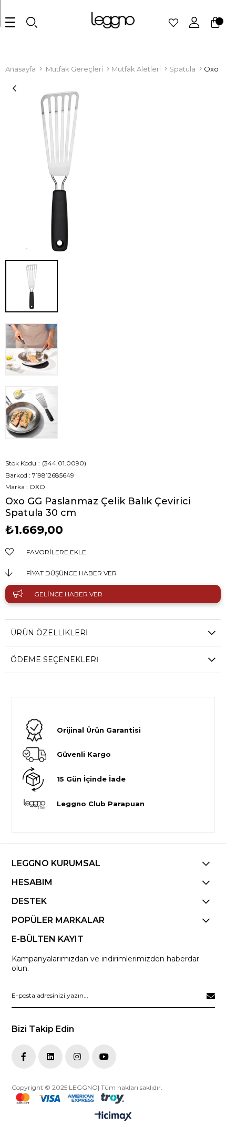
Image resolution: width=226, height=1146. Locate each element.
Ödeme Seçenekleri (54, 659)
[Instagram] (77, 1056)
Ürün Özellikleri (49, 632)
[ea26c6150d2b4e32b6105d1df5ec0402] (70, 1098)
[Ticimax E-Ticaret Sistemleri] (113, 1116)
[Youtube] (104, 1056)
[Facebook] (24, 1056)
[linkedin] (50, 1056)
